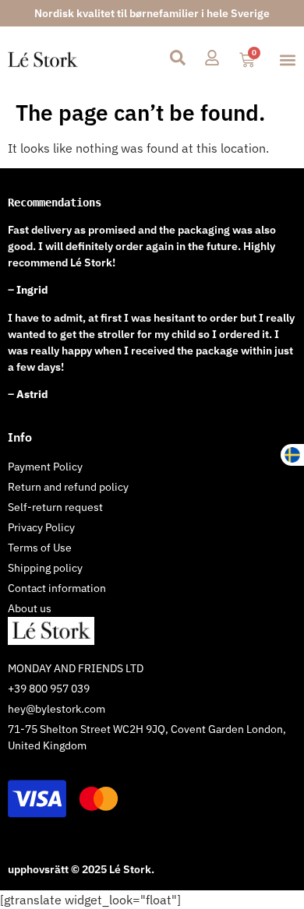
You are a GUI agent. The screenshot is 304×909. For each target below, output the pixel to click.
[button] (287, 60)
